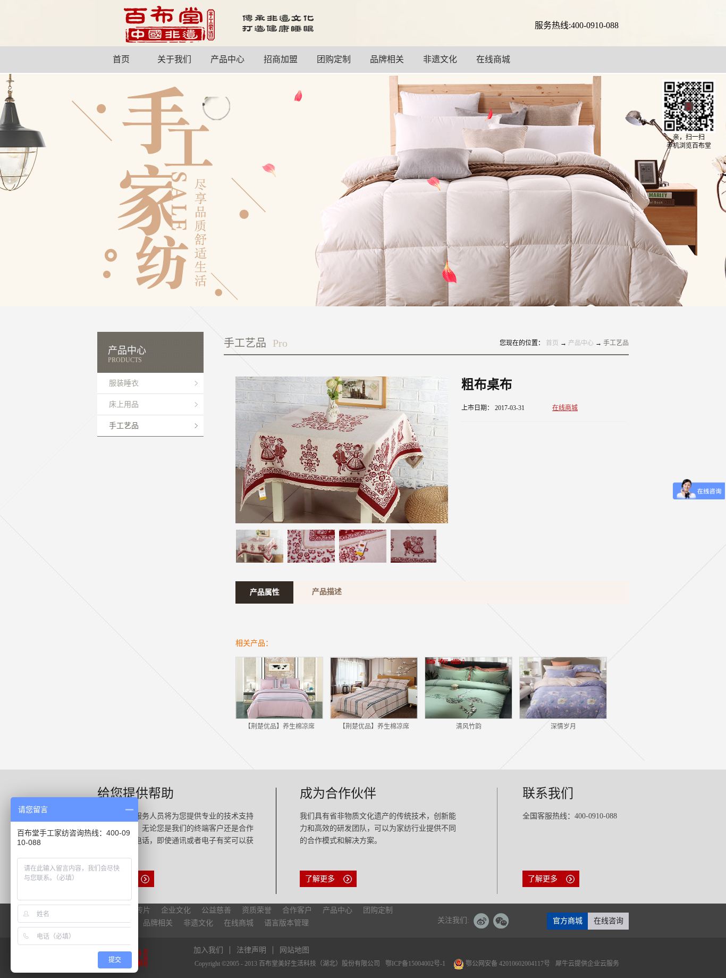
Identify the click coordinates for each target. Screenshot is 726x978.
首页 (552, 343)
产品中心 (581, 343)
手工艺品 (616, 343)
